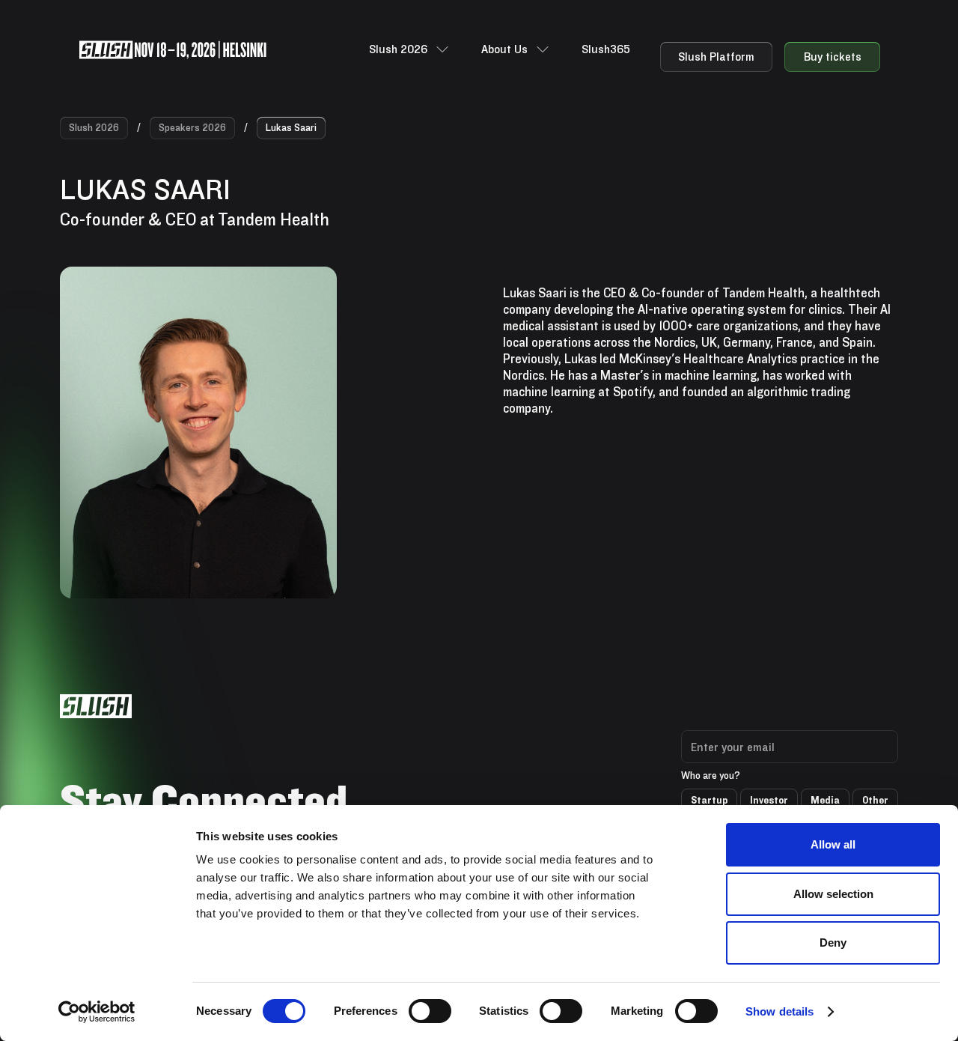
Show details (779, 1011)
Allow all (833, 844)
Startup (709, 800)
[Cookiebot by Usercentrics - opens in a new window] (96, 1012)
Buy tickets (832, 56)
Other (875, 800)
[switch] (430, 1011)
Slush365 (606, 49)
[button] (410, 49)
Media (825, 800)
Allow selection (833, 893)
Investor (769, 800)
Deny (833, 942)
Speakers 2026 (192, 127)
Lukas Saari (291, 127)
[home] (172, 50)
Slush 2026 (94, 127)
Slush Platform (716, 56)
